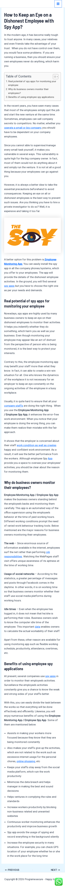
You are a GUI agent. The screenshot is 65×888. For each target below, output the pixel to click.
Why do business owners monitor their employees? (28, 91)
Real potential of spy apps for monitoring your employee (32, 83)
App (50, 458)
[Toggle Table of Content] (54, 76)
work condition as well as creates (36, 445)
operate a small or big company (22, 127)
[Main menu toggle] (58, 4)
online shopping (26, 761)
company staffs (13, 405)
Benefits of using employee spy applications (31, 97)
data (37, 626)
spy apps (9, 285)
